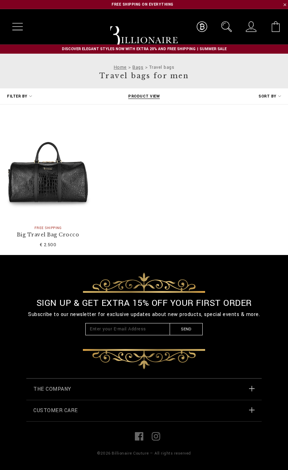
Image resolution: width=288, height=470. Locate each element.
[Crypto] (202, 26)
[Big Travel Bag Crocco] (48, 164)
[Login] (251, 26)
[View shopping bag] (275, 26)
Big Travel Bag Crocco (48, 235)
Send (186, 329)
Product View (144, 96)
